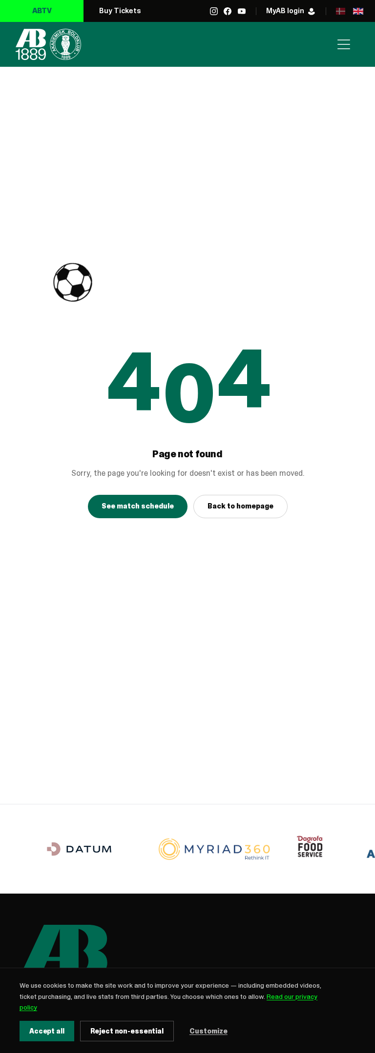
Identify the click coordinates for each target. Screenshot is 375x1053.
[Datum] (79, 849)
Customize (208, 1031)
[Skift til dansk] (340, 11)
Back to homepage (240, 506)
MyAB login (285, 10)
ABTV (42, 10)
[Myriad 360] (214, 849)
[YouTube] (241, 11)
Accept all (46, 1031)
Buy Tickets (120, 10)
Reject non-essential (127, 1031)
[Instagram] (214, 11)
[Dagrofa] (312, 849)
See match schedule (138, 506)
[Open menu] (344, 44)
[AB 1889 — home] (48, 44)
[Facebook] (227, 11)
